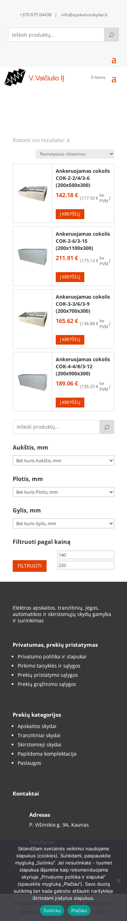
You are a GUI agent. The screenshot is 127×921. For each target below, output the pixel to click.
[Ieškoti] (111, 35)
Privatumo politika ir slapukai (52, 656)
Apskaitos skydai (37, 726)
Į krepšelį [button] (70, 214)
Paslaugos (29, 762)
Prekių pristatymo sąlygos (48, 674)
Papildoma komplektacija (47, 753)
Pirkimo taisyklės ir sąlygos (49, 665)
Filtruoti (30, 565)
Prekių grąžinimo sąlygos (47, 684)
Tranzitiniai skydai (39, 735)
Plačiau (79, 910)
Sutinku (52, 910)
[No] (118, 880)
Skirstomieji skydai (39, 744)
